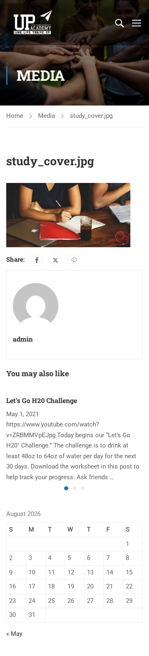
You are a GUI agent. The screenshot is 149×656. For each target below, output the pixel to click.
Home (14, 115)
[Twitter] (55, 260)
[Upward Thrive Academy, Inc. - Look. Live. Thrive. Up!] (33, 22)
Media (46, 115)
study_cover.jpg (91, 115)
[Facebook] (37, 260)
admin (23, 339)
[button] (66, 488)
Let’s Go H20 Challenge (41, 400)
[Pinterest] (74, 260)
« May (14, 633)
